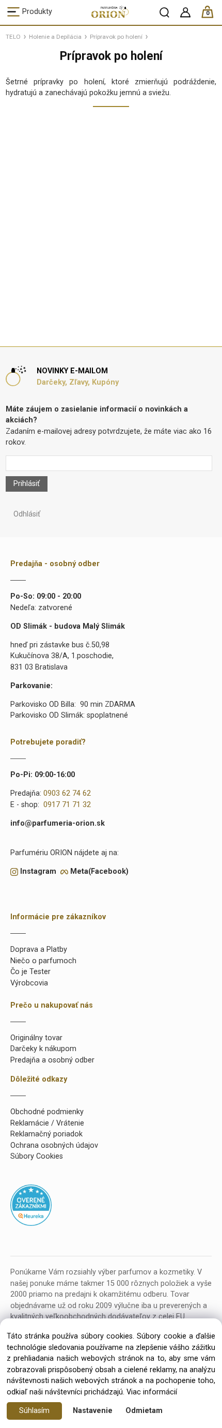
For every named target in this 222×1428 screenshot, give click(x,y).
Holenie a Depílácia (55, 36)
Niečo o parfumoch (43, 960)
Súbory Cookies (36, 1156)
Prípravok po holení (116, 36)
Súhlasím (34, 1410)
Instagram (38, 871)
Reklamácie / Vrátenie (47, 1123)
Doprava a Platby (38, 949)
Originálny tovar (36, 1038)
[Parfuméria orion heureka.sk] (31, 1205)
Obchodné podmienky (47, 1111)
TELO (13, 36)
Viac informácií (151, 1392)
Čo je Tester (30, 971)
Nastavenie (93, 1410)
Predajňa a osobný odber (52, 1060)
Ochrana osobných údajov (54, 1145)
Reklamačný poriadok (46, 1134)
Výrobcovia (29, 983)
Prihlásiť (26, 483)
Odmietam (144, 1410)
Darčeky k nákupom (43, 1048)
